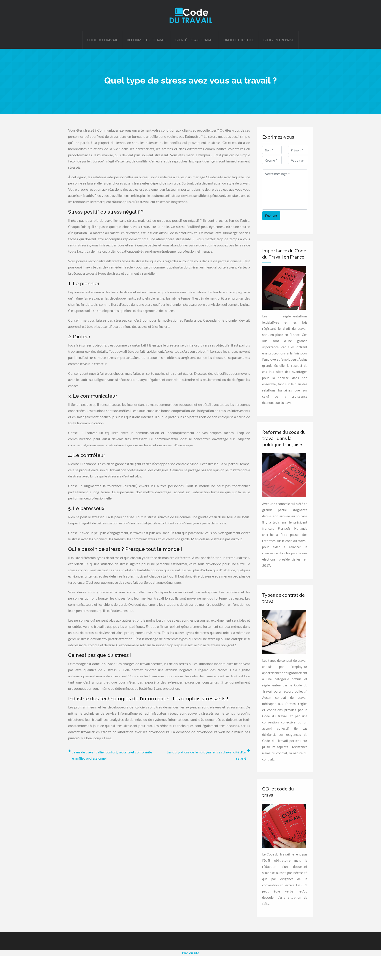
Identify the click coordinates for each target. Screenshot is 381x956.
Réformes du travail (146, 40)
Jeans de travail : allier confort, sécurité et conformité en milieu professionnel (112, 755)
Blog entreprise (278, 40)
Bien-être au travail (194, 40)
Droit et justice (238, 40)
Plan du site (190, 953)
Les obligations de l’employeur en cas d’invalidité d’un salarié (206, 755)
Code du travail (102, 40)
